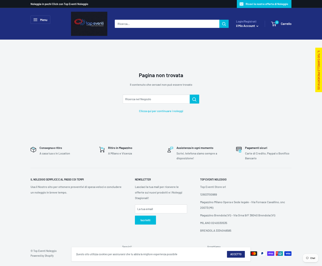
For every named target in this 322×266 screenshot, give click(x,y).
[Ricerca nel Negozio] (194, 99)
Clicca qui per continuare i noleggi (161, 111)
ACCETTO (236, 254)
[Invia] (224, 24)
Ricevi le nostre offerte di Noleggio (267, 4)
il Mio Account (245, 26)
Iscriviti (145, 220)
